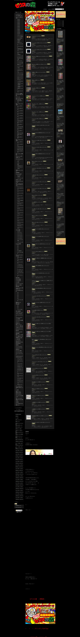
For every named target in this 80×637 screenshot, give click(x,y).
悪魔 (18, 164)
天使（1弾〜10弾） (20, 120)
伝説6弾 (18, 26)
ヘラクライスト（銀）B (39, 168)
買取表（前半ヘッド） (19, 425)
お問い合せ (50, 9)
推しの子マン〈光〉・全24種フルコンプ (38, 111)
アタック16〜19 (19, 236)
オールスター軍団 (18, 350)
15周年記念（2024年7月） (20, 492)
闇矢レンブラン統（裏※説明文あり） (41, 292)
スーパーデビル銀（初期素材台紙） (41, 132)
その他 (18, 67)
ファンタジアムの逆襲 (19, 320)
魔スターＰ (37, 195)
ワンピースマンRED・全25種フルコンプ (38, 118)
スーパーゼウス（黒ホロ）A (39, 42)
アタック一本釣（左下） (39, 358)
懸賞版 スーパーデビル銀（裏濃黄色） (60, 224)
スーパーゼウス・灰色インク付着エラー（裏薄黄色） (60, 158)
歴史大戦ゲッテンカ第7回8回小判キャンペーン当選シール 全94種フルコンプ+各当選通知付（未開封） (60, 191)
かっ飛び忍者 (18, 339)
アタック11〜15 (19, 235)
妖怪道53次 (17, 349)
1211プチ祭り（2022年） (19, 486)
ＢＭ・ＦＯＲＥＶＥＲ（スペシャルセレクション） (19, 184)
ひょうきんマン (18, 340)
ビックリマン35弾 (20, 66)
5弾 (17, 298)
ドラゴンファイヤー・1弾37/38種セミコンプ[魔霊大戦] (60, 112)
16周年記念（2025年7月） (20, 495)
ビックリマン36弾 (20, 74)
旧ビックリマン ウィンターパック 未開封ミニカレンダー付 (60, 165)
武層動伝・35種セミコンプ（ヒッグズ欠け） (39, 72)
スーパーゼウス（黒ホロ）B (39, 49)
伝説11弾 (18, 33)
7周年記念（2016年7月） (19, 463)
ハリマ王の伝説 (18, 280)
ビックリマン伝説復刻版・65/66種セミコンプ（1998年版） (60, 238)
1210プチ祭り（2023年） (19, 490)
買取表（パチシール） (19, 437)
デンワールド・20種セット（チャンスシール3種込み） (60, 136)
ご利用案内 (45, 9)
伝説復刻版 (17, 172)
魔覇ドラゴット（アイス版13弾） (41, 274)
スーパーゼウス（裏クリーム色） (41, 125)
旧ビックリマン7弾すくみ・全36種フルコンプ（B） (60, 67)
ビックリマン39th (20, 75)
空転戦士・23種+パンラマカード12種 (60, 146)
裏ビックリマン (19, 60)
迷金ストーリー (18, 391)
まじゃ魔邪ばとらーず (19, 336)
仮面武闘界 (17, 333)
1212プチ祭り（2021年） (19, 483)
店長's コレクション (19, 419)
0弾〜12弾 (18, 175)
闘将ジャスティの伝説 (19, 334)
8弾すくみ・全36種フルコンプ (39, 64)
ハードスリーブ (18, 14)
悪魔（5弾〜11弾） (20, 149)
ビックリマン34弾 (20, 62)
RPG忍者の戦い (18, 343)
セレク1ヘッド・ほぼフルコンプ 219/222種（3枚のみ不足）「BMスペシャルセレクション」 (60, 176)
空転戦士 (17, 344)
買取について (18, 421)
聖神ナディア (37, 215)
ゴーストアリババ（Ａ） (39, 181)
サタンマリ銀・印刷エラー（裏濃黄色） (42, 259)
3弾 (17, 247)
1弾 (17, 292)
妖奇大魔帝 (39, 385)
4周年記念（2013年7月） (19, 452)
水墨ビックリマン (20, 72)
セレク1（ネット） (20, 186)
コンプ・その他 (19, 309)
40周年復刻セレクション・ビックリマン (20, 49)
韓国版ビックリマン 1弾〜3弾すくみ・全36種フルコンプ (60, 40)
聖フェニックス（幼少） (39, 147)
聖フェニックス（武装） (39, 140)
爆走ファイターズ (18, 324)
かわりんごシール (20, 380)
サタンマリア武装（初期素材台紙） (41, 153)
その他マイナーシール (19, 327)
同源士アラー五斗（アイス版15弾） (41, 243)
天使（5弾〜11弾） (20, 146)
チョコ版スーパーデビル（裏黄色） (41, 306)
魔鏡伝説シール (18, 302)
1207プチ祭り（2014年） (19, 457)
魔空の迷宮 (17, 303)
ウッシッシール (19, 363)
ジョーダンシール (20, 367)
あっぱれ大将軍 (18, 243)
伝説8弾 (18, 29)
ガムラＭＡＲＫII (20, 265)
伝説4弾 (18, 23)
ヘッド (18, 160)
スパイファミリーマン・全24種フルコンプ (38, 95)
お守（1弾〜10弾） (20, 126)
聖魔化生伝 (19, 39)
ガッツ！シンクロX (19, 331)
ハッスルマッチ (19, 264)
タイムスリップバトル (19, 283)
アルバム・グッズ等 (19, 156)
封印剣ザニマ (18, 323)
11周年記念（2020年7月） (20, 477)
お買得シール (18, 157)
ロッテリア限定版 (20, 36)
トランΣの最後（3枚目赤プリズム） (37, 314)
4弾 (17, 249)
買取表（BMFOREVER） (19, 439)
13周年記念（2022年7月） (20, 484)
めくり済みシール (20, 269)
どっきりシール (19, 359)
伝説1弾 (18, 19)
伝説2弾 (18, 20)
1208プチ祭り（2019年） (19, 475)
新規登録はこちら (18, 505)
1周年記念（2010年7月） (19, 441)
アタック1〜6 (19, 232)
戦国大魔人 (17, 286)
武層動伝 (18, 40)
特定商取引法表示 (18, 414)
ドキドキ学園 (18, 229)
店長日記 (17, 416)
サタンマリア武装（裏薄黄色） (40, 266)
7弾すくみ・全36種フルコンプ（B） (40, 56)
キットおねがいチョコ (19, 403)
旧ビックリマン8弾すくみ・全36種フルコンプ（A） (41, 327)
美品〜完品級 (19, 100)
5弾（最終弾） (19, 250)
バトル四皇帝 (18, 318)
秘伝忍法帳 (17, 277)
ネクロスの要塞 (18, 279)
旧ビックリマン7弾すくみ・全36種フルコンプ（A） (41, 335)
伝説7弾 (18, 27)
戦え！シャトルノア (19, 398)
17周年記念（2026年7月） (20, 499)
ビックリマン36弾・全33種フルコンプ (38, 251)
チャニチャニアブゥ (19, 317)
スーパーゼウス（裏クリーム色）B (41, 426)
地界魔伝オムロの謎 (19, 337)
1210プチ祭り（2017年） (19, 468)
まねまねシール (19, 366)
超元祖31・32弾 (18, 179)
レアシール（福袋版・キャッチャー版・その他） (19, 94)
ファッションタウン (19, 346)
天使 (18, 161)
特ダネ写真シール (20, 369)
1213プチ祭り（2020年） (19, 479)
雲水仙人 (38, 399)
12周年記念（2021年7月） (20, 481)
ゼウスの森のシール (19, 15)
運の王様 (17, 330)
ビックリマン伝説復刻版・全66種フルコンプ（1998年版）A (60, 246)
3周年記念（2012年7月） (19, 448)
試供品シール (19, 42)
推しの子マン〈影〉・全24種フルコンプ (38, 103)
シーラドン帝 (38, 372)
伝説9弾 (18, 30)
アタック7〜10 (19, 233)
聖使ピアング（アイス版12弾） (40, 236)
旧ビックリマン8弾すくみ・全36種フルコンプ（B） (60, 89)
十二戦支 (17, 389)
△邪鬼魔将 (39, 406)
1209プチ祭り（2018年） (19, 472)
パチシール (17, 321)
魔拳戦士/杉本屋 (18, 392)
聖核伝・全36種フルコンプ (36, 80)
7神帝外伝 (18, 54)
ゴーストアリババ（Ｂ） (39, 188)
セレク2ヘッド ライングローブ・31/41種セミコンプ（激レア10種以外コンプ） (60, 202)
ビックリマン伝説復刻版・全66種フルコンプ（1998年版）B (60, 260)
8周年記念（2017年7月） (19, 466)
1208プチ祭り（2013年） (19, 454)
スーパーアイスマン (19, 352)
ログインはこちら (18, 507)
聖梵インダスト (38, 222)
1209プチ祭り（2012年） (19, 450)
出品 (63, 22)
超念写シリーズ (19, 384)
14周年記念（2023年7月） (20, 488)
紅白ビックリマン (20, 77)
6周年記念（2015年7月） (19, 459)
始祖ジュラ (37, 161)
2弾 (17, 246)
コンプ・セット (19, 358)
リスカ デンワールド (19, 347)
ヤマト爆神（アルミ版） (39, 208)
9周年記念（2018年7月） (19, 470)
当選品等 (18, 176)
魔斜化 (38, 392)
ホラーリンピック (18, 394)
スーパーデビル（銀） (39, 299)
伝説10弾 (18, 32)
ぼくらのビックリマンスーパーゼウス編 (20, 58)
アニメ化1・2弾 (19, 271)
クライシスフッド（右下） (40, 365)
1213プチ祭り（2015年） (19, 461)
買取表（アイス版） (19, 428)
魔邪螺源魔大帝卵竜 (40, 419)
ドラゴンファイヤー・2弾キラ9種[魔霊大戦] (60, 125)
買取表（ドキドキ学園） (19, 434)
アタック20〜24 (19, 238)
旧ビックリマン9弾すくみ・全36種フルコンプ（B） (60, 103)
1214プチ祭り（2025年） (19, 497)
